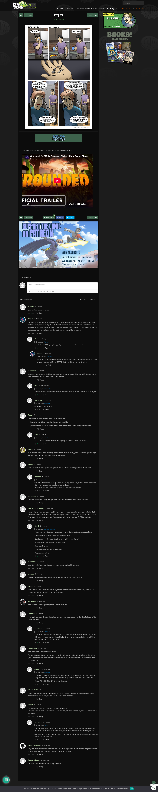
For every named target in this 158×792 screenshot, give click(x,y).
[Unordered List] (44, 291)
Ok (132, 789)
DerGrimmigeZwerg (50, 529)
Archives (70, 9)
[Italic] (32, 291)
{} (53, 291)
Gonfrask (47, 389)
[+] (56, 291)
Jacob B (47, 632)
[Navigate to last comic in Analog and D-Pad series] (96, 15)
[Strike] (38, 291)
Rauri (46, 438)
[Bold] (29, 291)
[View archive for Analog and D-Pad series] (58, 138)
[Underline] (35, 291)
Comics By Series (83, 9)
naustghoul (47, 672)
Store (101, 9)
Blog (95, 9)
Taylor (46, 342)
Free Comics (125, 9)
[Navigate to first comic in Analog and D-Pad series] (21, 15)
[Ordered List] (41, 291)
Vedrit (46, 725)
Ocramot (49, 357)
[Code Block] (50, 291)
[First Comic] (21, 217)
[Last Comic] (96, 217)
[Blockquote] (47, 291)
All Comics (138, 9)
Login (61, 9)
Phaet (46, 480)
